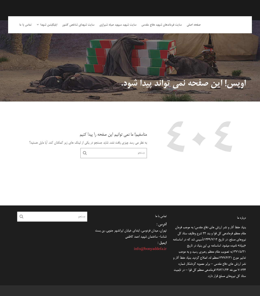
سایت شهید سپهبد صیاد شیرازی (117, 25)
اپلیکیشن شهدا (48, 25)
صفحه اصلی (193, 25)
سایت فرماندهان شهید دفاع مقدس (161, 25)
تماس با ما (25, 25)
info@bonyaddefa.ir (150, 249)
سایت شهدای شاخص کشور (78, 25)
